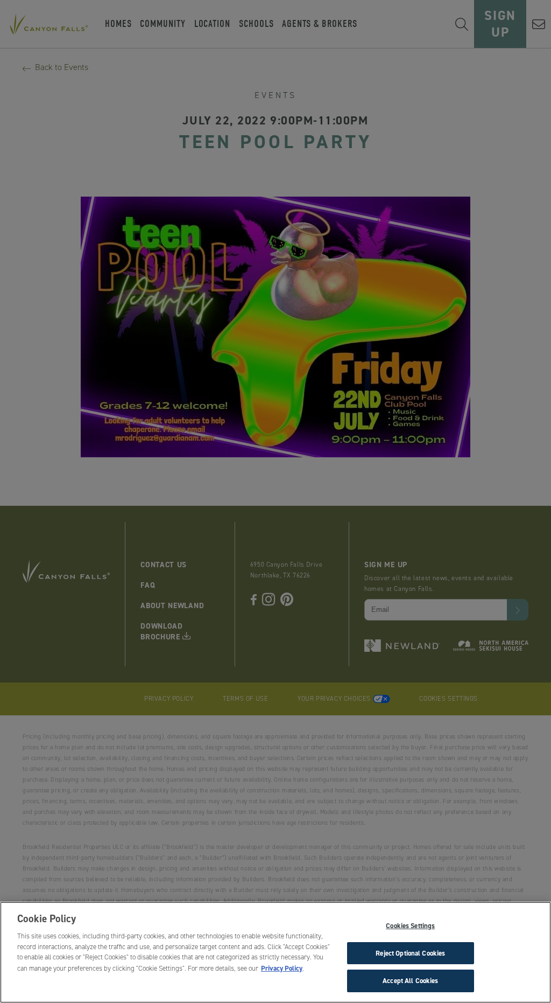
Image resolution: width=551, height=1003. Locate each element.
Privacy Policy (281, 968)
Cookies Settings (410, 925)
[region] (275, 952)
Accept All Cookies (410, 980)
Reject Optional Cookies (410, 953)
